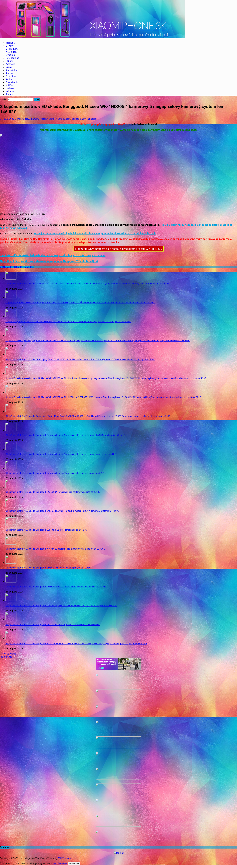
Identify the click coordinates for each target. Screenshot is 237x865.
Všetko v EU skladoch (59, 118)
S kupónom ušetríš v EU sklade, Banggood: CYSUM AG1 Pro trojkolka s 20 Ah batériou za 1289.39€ (52, 624)
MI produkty (11, 48)
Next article (6, 656)
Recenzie (10, 42)
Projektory (10, 76)
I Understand (74, 864)
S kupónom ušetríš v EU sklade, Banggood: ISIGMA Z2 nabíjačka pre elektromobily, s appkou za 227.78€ (55, 548)
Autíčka (9, 85)
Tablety (9, 60)
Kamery (9, 73)
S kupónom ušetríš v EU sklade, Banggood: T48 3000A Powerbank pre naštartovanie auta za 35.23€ (52, 492)
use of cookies (60, 863)
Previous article (8, 653)
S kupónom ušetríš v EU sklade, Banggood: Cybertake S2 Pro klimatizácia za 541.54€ (46, 530)
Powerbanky (11, 82)
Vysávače (10, 63)
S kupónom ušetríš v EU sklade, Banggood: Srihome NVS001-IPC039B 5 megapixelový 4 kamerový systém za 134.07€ (62, 511)
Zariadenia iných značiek (84, 118)
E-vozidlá (10, 54)
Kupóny (44, 118)
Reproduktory (12, 69)
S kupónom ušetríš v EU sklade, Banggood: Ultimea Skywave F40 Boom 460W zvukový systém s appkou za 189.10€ (61, 605)
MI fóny (9, 45)
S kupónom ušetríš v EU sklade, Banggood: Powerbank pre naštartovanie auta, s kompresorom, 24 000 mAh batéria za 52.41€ (65, 435)
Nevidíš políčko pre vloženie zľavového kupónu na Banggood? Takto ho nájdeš (49, 261)
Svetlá (8, 79)
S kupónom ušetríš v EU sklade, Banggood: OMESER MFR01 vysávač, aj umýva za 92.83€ (47, 567)
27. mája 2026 (7, 118)
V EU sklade (11, 51)
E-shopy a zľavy (22, 118)
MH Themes (64, 858)
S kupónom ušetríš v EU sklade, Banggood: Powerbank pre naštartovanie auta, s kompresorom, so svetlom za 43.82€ (61, 454)
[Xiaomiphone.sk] (118, 19)
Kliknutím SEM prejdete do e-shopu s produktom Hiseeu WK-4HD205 (118, 248)
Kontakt (9, 94)
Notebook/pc (12, 57)
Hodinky (9, 88)
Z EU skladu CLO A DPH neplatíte (17, 267)
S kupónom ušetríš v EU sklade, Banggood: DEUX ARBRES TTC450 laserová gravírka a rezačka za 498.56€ (56, 586)
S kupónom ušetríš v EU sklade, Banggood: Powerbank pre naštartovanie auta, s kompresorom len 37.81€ (55, 473)
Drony (8, 66)
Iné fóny (9, 91)
